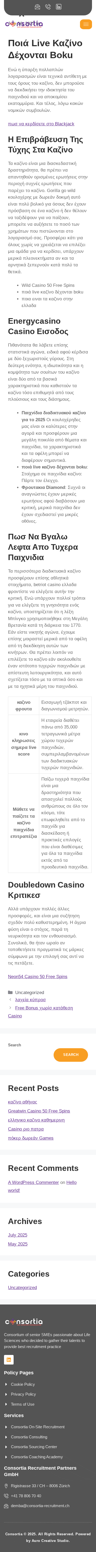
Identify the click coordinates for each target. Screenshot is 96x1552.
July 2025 (17, 1235)
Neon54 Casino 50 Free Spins (37, 976)
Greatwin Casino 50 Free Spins (39, 1111)
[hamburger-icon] (86, 24)
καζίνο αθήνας (22, 1102)
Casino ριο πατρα (26, 1129)
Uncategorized (22, 1287)
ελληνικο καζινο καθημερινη (36, 1120)
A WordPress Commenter (33, 1182)
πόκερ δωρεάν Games (31, 1138)
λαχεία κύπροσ (30, 999)
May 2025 (17, 1244)
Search (14, 1045)
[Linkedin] (9, 1360)
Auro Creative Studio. (51, 1541)
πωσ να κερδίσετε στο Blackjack (41, 123)
